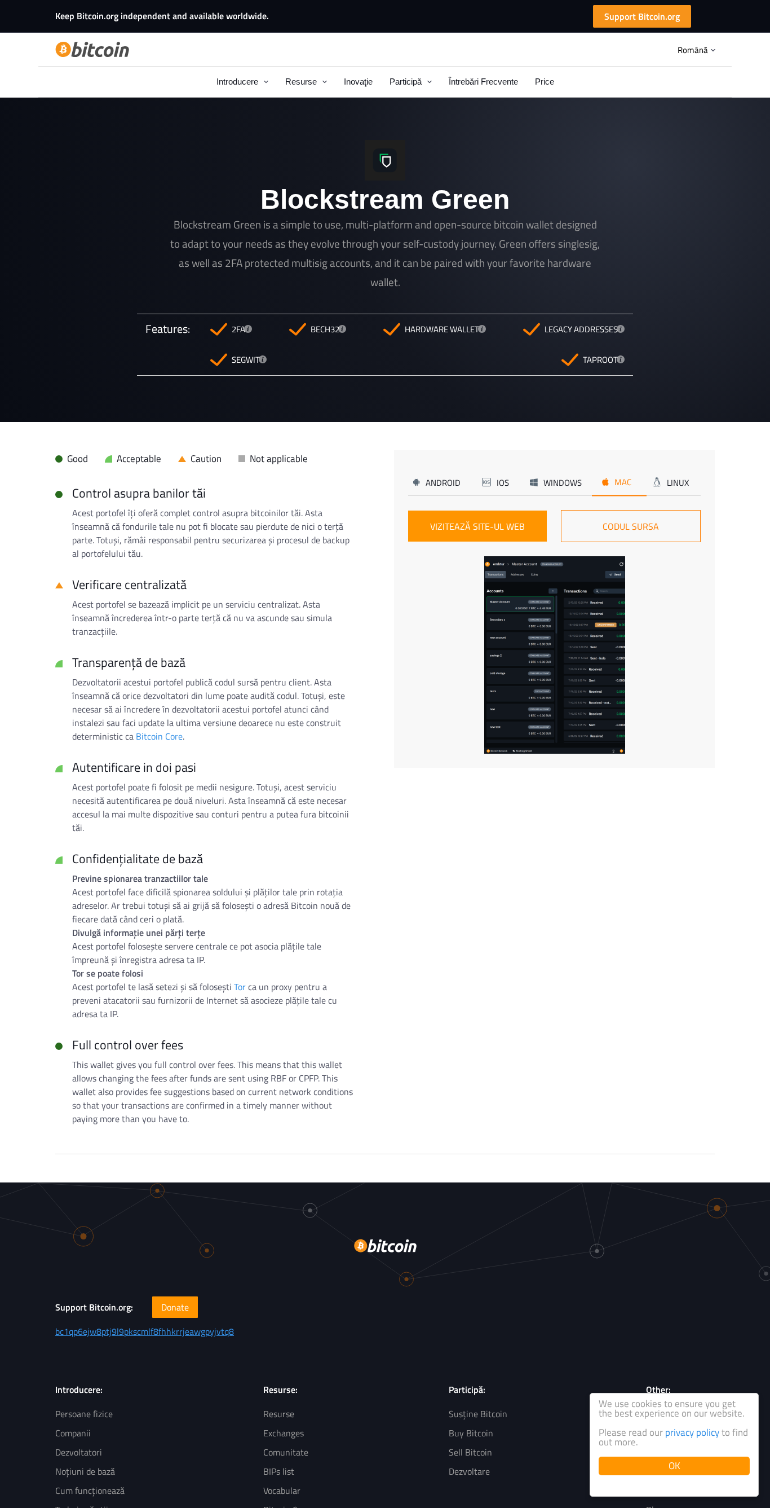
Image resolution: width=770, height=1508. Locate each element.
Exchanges (283, 1433)
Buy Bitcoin (471, 1433)
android (443, 482)
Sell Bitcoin (470, 1452)
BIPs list (278, 1471)
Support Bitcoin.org (642, 16)
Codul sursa (631, 526)
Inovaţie (358, 81)
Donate (175, 1307)
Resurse (278, 1414)
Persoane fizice (84, 1414)
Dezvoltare (469, 1471)
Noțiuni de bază (85, 1471)
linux (678, 482)
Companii (73, 1433)
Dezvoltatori (78, 1452)
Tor (240, 986)
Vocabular (281, 1490)
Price (544, 81)
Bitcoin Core (159, 736)
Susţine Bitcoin (478, 1414)
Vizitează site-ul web (477, 526)
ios (503, 482)
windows (562, 482)
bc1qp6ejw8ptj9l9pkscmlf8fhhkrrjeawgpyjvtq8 (144, 1331)
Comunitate (285, 1452)
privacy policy (692, 1432)
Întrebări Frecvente (483, 81)
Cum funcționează (90, 1490)
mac (622, 481)
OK (674, 1465)
